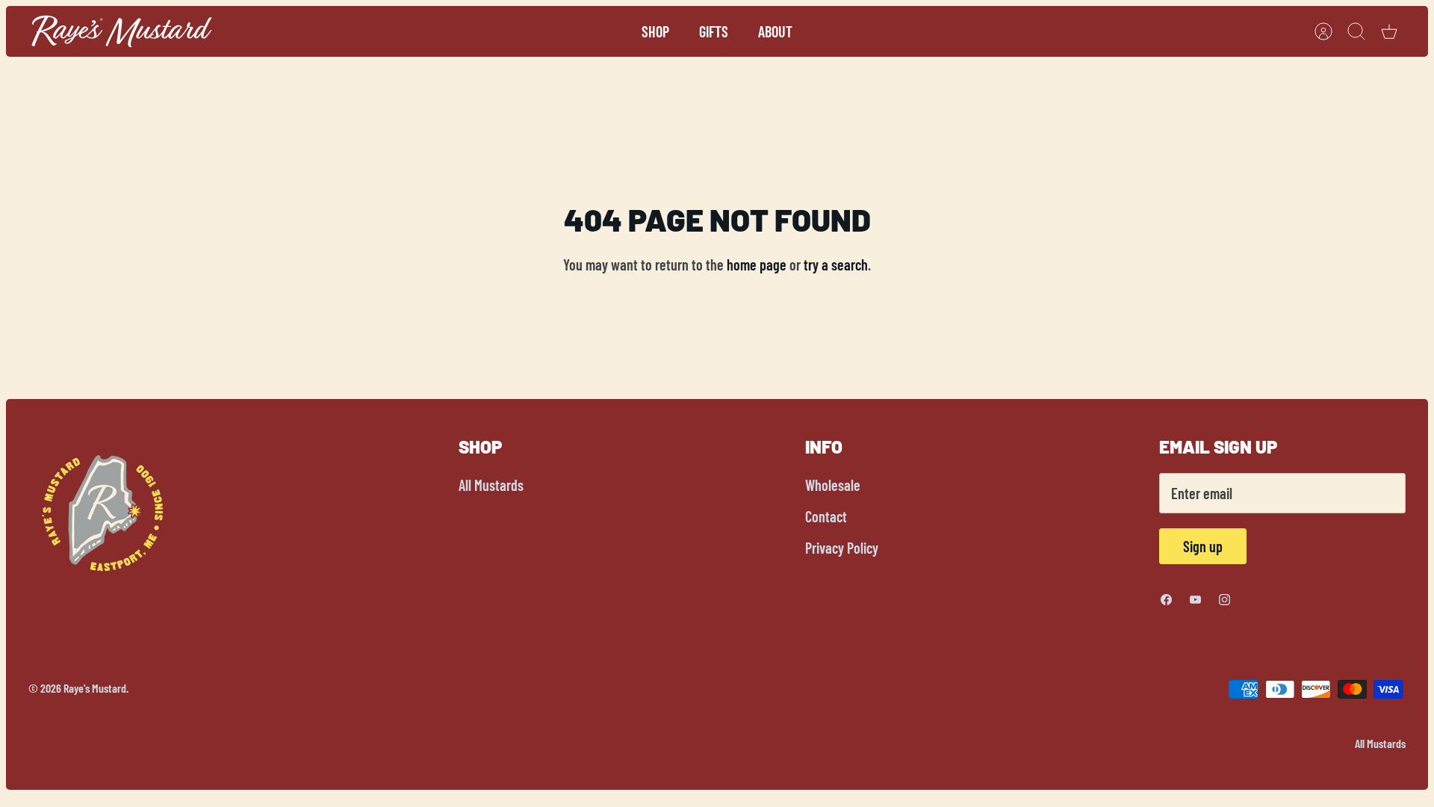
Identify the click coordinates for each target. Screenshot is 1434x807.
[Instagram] (1224, 600)
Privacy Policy (841, 548)
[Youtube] (1195, 600)
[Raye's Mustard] (121, 31)
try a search (836, 264)
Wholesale (832, 485)
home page (756, 264)
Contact (826, 516)
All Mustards (491, 485)
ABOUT (775, 31)
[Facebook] (1166, 600)
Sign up (1203, 546)
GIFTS (713, 31)
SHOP (655, 31)
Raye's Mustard (94, 688)
